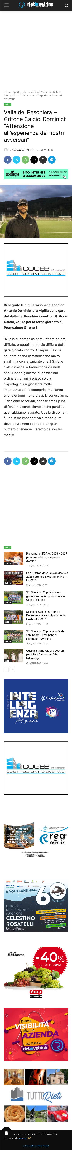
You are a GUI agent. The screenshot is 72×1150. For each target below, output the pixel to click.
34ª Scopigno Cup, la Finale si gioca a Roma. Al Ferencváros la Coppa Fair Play (45, 596)
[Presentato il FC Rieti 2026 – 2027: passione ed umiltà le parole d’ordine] (13, 558)
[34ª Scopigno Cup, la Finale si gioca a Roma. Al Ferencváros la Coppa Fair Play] (13, 597)
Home (7, 92)
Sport (16, 92)
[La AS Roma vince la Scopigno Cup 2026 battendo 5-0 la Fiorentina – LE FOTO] (13, 578)
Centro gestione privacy (36, 1145)
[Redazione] (6, 150)
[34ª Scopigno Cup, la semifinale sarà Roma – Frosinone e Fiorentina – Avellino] (13, 636)
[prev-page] (6, 669)
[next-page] (12, 669)
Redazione (18, 149)
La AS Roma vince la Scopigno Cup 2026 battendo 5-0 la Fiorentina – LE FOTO (47, 576)
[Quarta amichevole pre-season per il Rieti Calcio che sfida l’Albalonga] (13, 655)
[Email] (34, 160)
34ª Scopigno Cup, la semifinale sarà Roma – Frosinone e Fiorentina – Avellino (45, 635)
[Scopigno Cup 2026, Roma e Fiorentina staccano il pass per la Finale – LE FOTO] (13, 617)
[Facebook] (8, 160)
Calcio (25, 92)
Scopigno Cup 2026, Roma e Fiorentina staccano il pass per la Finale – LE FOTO (45, 615)
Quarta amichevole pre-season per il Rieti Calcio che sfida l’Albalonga (45, 654)
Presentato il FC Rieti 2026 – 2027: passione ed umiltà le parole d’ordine (47, 557)
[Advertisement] (36, 48)
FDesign (23, 1138)
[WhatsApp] (25, 160)
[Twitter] (16, 160)
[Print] (43, 160)
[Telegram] (52, 160)
